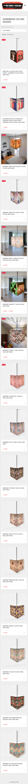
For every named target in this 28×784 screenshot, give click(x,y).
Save (4, 39)
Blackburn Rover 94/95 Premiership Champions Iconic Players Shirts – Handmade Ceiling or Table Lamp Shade (14, 120)
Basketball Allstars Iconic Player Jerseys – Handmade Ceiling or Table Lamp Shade (13, 73)
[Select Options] (24, 449)
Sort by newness (6, 30)
